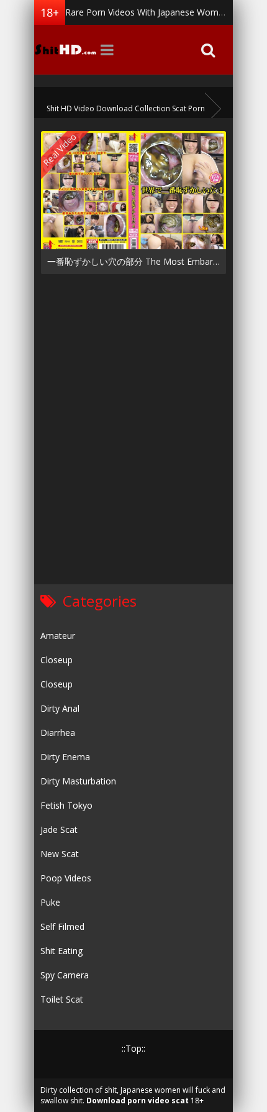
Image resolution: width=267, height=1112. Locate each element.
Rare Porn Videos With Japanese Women (147, 12)
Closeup (56, 660)
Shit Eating (61, 951)
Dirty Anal (59, 708)
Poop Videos (65, 878)
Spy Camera (64, 975)
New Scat (59, 854)
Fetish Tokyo (66, 805)
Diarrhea (57, 732)
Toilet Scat (61, 999)
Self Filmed (62, 926)
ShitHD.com (65, 50)
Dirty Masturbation (78, 781)
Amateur (57, 635)
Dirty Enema (65, 757)
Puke (50, 902)
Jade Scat (59, 829)
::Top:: (133, 1048)
